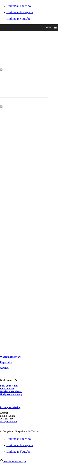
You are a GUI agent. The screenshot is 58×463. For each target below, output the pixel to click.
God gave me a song (11, 394)
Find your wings (9, 385)
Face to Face (7, 388)
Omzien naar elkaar (11, 391)
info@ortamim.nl (8, 421)
